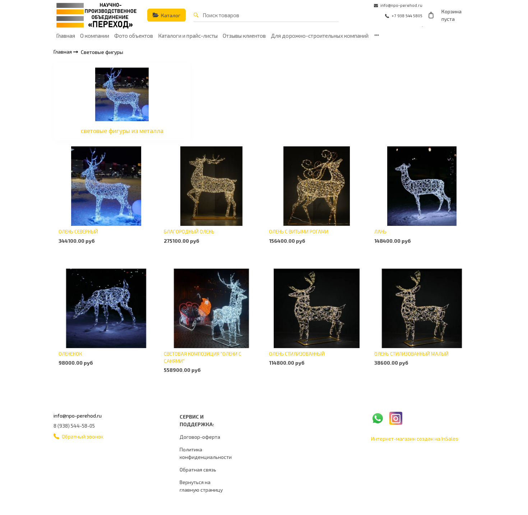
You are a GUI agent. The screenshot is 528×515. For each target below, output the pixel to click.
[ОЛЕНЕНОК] (106, 308)
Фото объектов (133, 35)
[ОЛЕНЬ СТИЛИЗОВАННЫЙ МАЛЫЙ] (421, 308)
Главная (65, 35)
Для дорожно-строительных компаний (320, 35)
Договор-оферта (200, 437)
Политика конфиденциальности (206, 453)
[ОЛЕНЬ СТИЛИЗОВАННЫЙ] (316, 308)
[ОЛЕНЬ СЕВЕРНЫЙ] (106, 186)
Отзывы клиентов (244, 35)
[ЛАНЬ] (421, 186)
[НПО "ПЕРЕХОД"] (97, 15)
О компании (94, 35)
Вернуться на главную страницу (201, 486)
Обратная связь (198, 469)
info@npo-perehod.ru (78, 416)
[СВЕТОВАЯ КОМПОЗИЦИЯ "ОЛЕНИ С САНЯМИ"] (211, 308)
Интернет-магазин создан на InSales (414, 439)
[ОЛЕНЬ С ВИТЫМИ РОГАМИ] (316, 186)
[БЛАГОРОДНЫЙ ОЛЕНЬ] (211, 186)
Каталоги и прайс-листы (188, 35)
